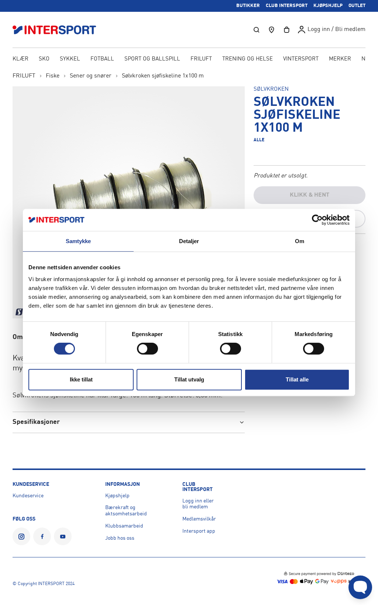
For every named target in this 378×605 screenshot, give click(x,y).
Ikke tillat (81, 379)
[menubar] (189, 60)
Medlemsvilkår (199, 519)
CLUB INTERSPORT (286, 5)
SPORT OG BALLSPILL (152, 59)
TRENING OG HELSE (247, 59)
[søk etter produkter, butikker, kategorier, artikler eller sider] (256, 30)
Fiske (52, 76)
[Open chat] (360, 587)
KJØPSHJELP (328, 5)
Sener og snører (90, 76)
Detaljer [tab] (189, 241)
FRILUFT (201, 59)
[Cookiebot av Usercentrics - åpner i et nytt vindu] (317, 219)
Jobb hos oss (119, 538)
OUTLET (356, 5)
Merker (340, 59)
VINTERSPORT (301, 59)
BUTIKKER (248, 5)
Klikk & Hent (309, 195)
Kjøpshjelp (117, 495)
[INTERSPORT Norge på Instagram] (21, 536)
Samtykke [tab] (78, 241)
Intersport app (198, 531)
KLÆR (20, 59)
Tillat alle (297, 379)
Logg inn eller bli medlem (198, 504)
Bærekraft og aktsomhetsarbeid (126, 510)
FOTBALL (102, 59)
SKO (44, 59)
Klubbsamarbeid (124, 526)
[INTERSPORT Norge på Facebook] (42, 536)
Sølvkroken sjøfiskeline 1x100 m (163, 76)
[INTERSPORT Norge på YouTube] (63, 536)
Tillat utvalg (189, 379)
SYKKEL (70, 59)
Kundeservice (28, 495)
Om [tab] (299, 241)
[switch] (147, 349)
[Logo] (58, 29)
